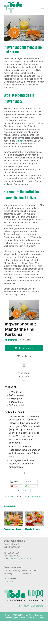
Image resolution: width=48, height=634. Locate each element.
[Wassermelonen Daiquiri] (13, 512)
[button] (6, 339)
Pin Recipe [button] (25, 356)
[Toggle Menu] (42, 8)
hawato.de (9, 581)
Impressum (23, 606)
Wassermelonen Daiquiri (12, 529)
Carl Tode (10, 496)
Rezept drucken (25, 348)
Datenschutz (37, 606)
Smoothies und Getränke (32, 496)
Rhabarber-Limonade (32, 529)
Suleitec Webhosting (34, 618)
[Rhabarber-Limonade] (34, 512)
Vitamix (19, 141)
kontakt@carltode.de (21, 558)
